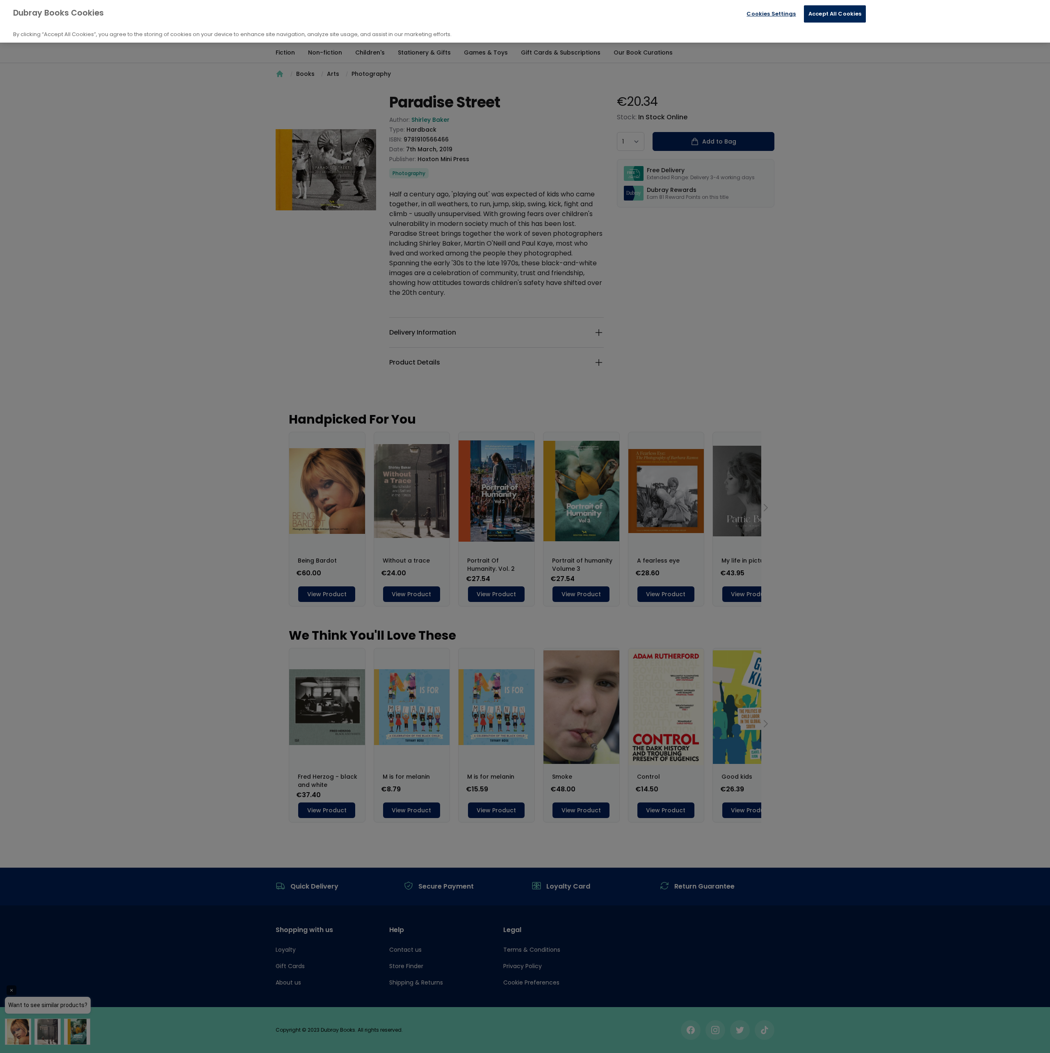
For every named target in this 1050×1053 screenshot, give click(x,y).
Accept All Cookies (834, 14)
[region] (525, 21)
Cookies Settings (771, 14)
